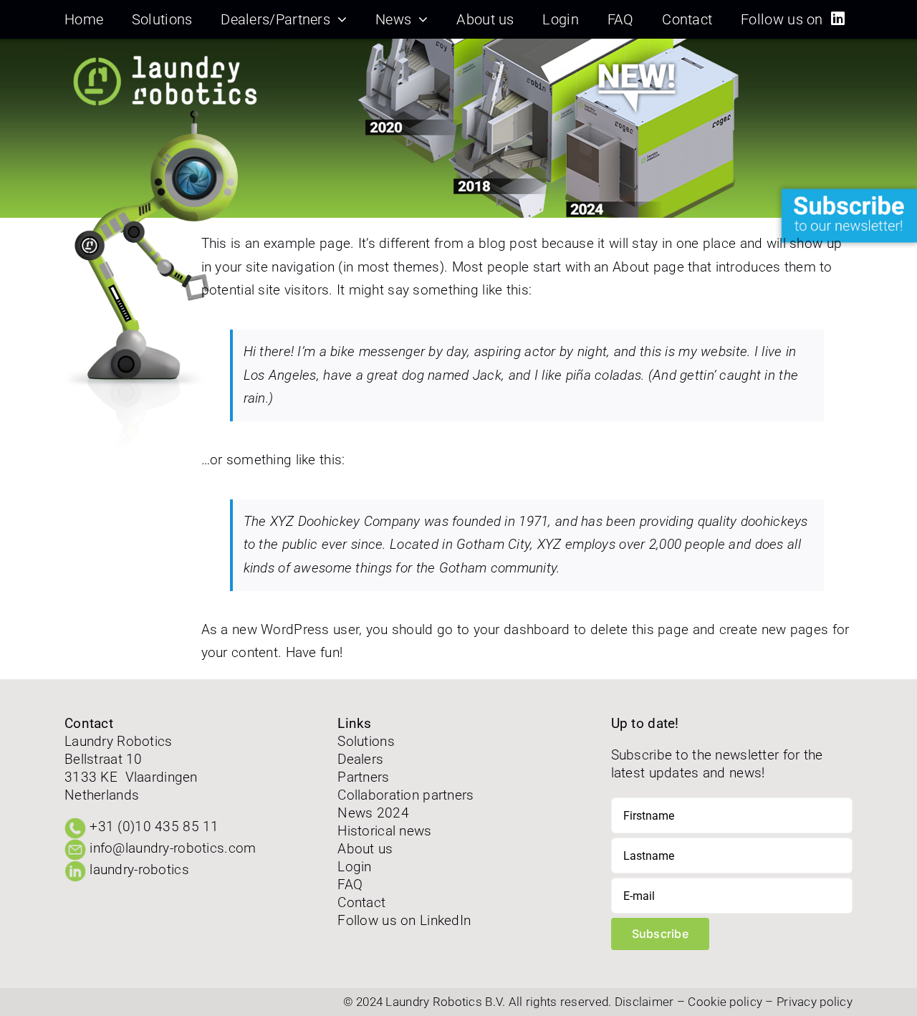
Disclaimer (644, 1002)
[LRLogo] (171, 52)
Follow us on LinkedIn (404, 920)
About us (365, 848)
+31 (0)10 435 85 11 (154, 826)
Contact (361, 902)
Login (354, 866)
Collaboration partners (405, 795)
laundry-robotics (139, 869)
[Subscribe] (845, 189)
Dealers (360, 759)
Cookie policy (725, 1002)
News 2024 (373, 813)
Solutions (366, 741)
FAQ (350, 884)
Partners (363, 777)
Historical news (384, 831)
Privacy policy (815, 1002)
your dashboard (522, 629)
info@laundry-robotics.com (173, 848)
